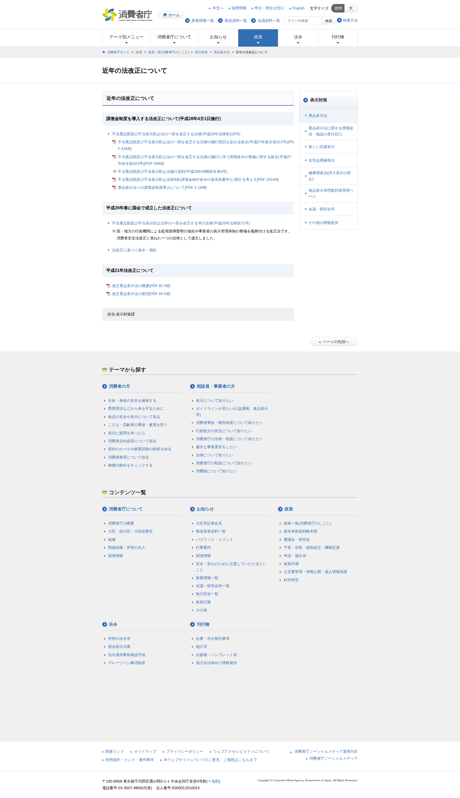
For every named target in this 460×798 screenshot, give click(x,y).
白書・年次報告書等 (212, 638)
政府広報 (203, 602)
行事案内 (203, 547)
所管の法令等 (119, 638)
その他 (201, 610)
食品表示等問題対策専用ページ (331, 193)
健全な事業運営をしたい (216, 447)
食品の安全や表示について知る (134, 417)
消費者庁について (174, 37)
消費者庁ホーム (118, 52)
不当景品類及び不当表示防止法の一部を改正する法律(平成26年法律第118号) (176, 134)
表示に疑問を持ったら (126, 433)
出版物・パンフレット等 (216, 655)
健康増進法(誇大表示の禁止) (330, 176)
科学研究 (291, 580)
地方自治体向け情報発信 (216, 663)
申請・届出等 (295, 556)
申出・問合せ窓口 (269, 8)
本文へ (218, 8)
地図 (215, 781)
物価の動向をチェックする (130, 465)
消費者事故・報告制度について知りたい (229, 422)
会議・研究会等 (322, 209)
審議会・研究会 (297, 539)
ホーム (174, 15)
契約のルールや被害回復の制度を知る (139, 449)
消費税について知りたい (216, 471)
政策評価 (291, 564)
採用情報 (239, 8)
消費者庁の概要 (121, 523)
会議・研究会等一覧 (212, 586)
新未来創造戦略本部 (300, 531)
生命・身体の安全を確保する (132, 400)
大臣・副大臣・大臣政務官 (130, 531)
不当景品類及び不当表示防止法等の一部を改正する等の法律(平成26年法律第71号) (181, 223)
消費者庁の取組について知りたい (224, 463)
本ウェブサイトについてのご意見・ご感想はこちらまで (210, 760)
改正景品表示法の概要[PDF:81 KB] (141, 286)
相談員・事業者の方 (216, 386)
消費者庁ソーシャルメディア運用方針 (326, 751)
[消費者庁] (127, 14)
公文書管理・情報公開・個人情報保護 (315, 572)
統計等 (201, 646)
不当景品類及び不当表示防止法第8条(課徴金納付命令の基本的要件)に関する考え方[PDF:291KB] (198, 179)
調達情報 (203, 556)
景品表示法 (222, 52)
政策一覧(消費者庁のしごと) (168, 52)
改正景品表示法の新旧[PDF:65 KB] (141, 294)
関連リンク (114, 751)
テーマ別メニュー (126, 37)
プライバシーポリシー (184, 751)
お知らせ (218, 37)
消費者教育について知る (128, 457)
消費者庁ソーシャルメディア (333, 758)
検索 (328, 21)
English (298, 8)
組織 (112, 539)
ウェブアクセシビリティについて (241, 751)
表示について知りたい (214, 400)
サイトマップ (145, 751)
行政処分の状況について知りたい (224, 431)
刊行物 (337, 37)
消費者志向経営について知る (132, 441)
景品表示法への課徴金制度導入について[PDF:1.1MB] (162, 187)
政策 (258, 37)
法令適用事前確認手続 (126, 655)
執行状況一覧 (207, 594)
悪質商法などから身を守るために (136, 408)
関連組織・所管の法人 (126, 547)
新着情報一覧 (207, 578)
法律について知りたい (214, 455)
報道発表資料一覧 (211, 531)
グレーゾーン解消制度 (126, 663)
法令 (298, 37)
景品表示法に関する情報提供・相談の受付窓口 (331, 131)
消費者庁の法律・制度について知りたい (229, 439)
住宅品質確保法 (322, 160)
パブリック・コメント (214, 539)
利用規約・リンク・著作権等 (129, 760)
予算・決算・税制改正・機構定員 (312, 547)
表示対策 (201, 52)
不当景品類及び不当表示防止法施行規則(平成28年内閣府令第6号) (173, 171)
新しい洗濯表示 (322, 147)
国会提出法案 (119, 646)
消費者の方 (119, 386)
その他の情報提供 (323, 222)
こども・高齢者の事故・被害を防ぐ (138, 425)
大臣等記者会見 (209, 523)
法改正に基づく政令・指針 (134, 250)
